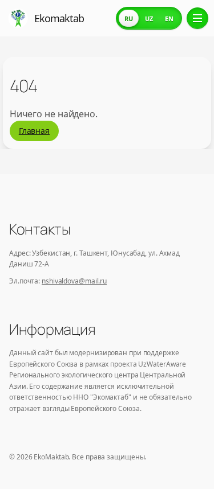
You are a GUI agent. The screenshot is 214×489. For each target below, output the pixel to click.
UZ (149, 18)
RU (128, 18)
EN (169, 18)
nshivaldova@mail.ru (74, 281)
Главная (34, 130)
